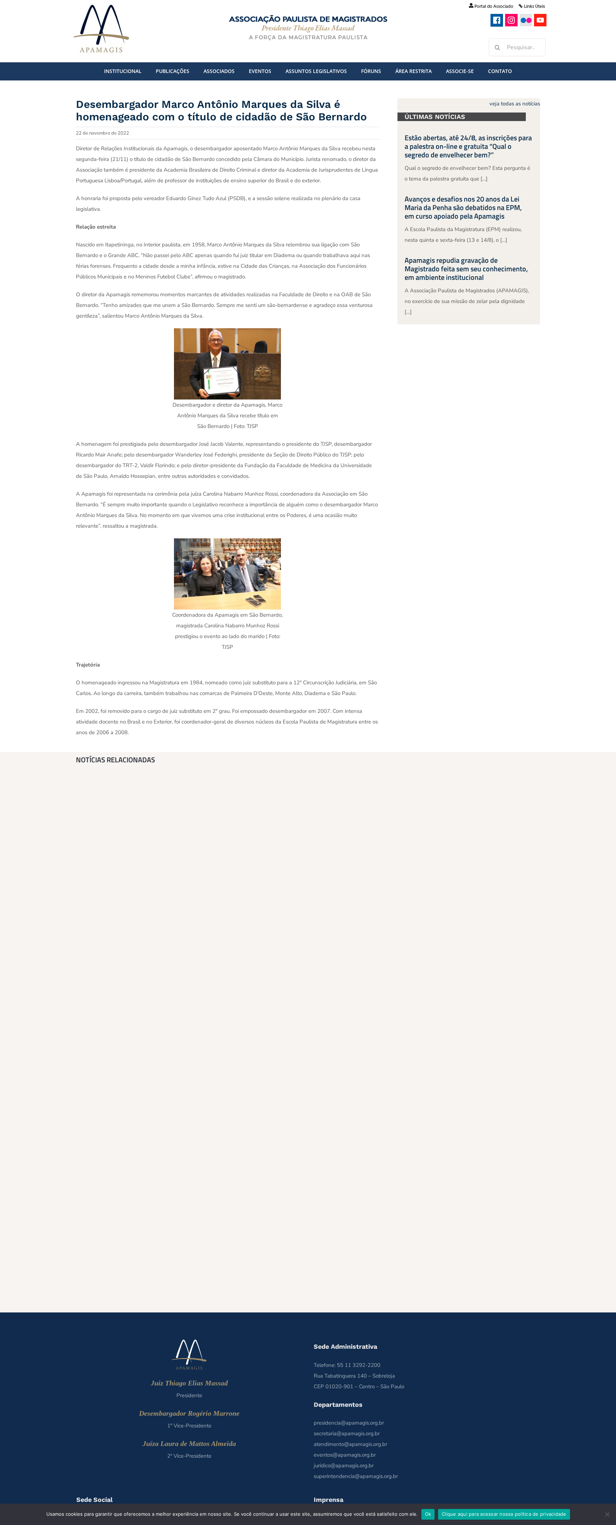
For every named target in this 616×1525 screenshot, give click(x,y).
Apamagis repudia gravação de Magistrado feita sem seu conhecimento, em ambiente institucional (466, 269)
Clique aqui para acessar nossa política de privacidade (504, 1514)
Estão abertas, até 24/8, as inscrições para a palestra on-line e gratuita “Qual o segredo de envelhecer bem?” (468, 146)
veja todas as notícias (514, 103)
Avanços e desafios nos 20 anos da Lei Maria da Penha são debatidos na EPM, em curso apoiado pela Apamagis (463, 207)
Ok (428, 1514)
